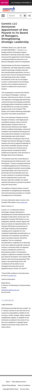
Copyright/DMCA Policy (10, 389)
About (8, 382)
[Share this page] (29, 15)
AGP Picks (4, 2)
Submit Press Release (9, 385)
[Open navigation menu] (3, 15)
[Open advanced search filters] (25, 16)
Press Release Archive (19, 382)
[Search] (21, 16)
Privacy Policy (24, 389)
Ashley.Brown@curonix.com (10, 290)
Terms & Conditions (24, 385)
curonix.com (23, 202)
